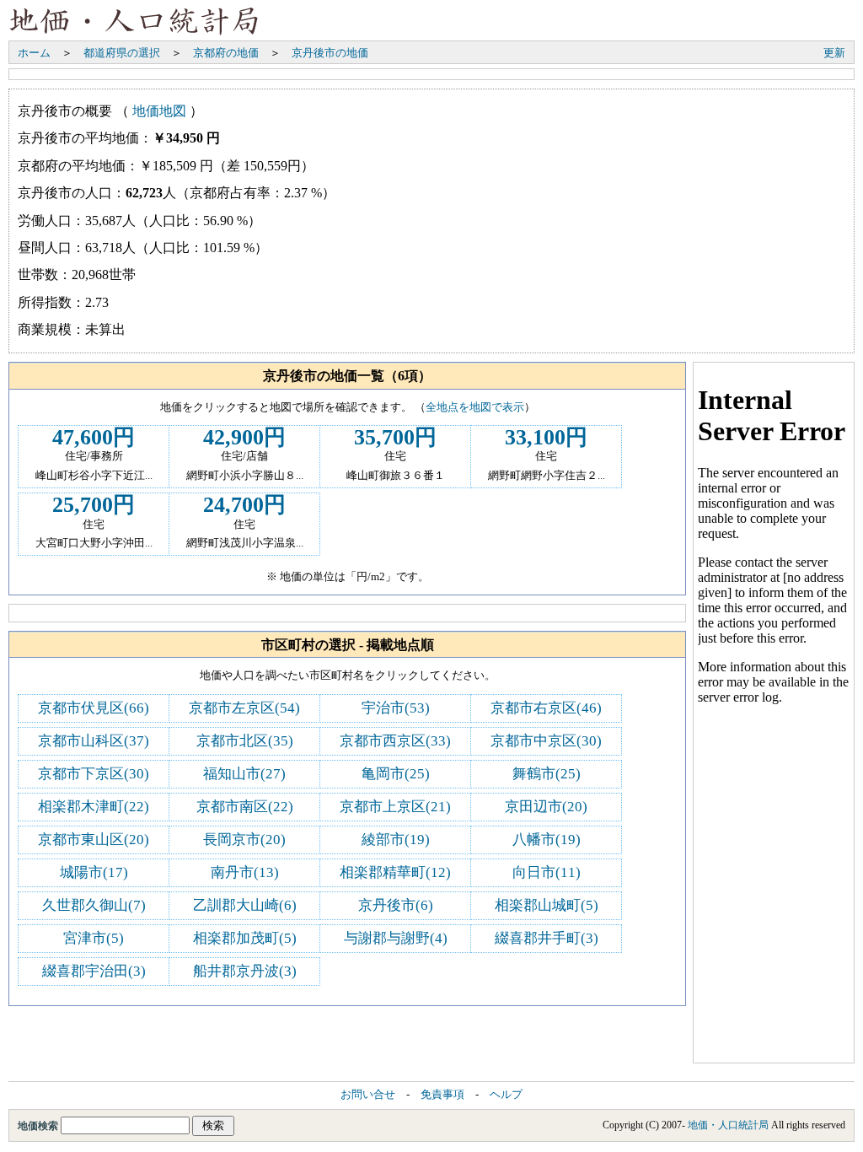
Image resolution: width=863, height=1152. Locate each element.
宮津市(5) (93, 938)
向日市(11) (546, 872)
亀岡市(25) (396, 774)
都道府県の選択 (121, 52)
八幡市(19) (546, 840)
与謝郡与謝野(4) (396, 938)
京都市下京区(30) (93, 774)
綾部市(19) (396, 840)
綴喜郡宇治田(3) (94, 971)
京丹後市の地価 (330, 52)
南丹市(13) (245, 872)
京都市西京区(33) (395, 741)
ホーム (34, 52)
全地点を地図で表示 (475, 407)
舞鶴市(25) (546, 774)
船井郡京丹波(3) (245, 971)
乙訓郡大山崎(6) (245, 905)
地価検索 (39, 1126)
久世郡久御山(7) (94, 905)
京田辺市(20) (546, 807)
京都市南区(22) (244, 807)
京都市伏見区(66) (93, 708)
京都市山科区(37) (93, 741)
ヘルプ (506, 1095)
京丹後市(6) (395, 905)
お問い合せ (367, 1095)
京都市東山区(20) (93, 840)
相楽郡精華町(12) (395, 872)
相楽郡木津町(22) (93, 807)
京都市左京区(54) (244, 708)
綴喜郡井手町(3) (546, 938)
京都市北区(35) (244, 741)
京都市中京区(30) (546, 741)
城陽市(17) (94, 872)
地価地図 (159, 111)
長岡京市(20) (244, 840)
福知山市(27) (244, 774)
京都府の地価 (226, 52)
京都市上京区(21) (395, 807)
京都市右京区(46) (546, 708)
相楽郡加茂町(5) (245, 938)
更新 (834, 52)
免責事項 (442, 1095)
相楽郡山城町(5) (546, 905)
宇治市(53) (396, 708)
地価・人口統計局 (728, 1125)
